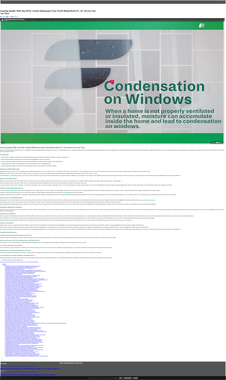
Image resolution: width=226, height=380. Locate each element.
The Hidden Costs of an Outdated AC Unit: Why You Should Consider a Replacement (21, 306)
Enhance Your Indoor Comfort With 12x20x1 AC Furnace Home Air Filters (19, 319)
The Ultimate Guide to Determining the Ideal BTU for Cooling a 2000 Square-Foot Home (22, 285)
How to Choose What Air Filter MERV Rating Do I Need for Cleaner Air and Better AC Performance (24, 330)
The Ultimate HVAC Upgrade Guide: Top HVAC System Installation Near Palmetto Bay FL (22, 312)
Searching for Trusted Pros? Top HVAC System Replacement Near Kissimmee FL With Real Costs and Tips (25, 334)
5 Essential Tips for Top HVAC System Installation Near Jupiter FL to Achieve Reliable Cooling (23, 339)
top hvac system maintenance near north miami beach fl (12, 259)
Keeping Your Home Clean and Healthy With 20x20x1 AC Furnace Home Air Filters (21, 348)
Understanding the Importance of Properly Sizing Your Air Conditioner (18, 318)
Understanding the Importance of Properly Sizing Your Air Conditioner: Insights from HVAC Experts (24, 342)
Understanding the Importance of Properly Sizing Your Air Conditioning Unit (19, 268)
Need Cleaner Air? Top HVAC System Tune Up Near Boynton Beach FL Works (20, 315)
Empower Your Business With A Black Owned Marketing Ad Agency (18, 292)
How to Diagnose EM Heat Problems (12, 297)
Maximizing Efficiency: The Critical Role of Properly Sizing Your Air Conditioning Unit (21, 343)
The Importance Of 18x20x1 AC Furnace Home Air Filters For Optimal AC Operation (21, 281)
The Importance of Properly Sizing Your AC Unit (14, 269)
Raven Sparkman (3, 16)
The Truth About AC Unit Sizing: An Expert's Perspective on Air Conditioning (19, 333)
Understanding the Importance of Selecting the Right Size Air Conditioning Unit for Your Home (23, 327)
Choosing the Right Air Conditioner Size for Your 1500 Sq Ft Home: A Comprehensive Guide (22, 353)
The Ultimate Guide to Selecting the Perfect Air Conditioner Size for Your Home (20, 321)
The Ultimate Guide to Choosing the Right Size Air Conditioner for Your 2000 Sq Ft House (22, 335)
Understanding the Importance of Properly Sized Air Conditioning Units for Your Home (21, 267)
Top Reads (5, 264)
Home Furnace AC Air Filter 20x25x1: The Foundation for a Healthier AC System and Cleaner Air (23, 270)
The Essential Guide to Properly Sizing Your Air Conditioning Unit (17, 301)
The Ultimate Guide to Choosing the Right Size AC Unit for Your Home (18, 300)
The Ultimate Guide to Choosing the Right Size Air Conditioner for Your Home (20, 304)
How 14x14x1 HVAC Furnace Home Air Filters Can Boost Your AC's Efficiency (20, 310)
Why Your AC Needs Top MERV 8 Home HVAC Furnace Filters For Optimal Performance (22, 280)
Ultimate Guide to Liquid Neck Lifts (12, 344)
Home (4, 263)
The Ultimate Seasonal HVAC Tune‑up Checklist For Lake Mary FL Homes (19, 332)
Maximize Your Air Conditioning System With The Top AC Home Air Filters (19, 322)
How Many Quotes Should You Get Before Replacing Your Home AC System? (20, 282)
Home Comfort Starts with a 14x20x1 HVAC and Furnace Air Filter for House (19, 314)
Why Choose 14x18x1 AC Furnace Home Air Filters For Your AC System (19, 299)
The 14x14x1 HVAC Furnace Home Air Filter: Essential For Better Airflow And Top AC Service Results (24, 278)
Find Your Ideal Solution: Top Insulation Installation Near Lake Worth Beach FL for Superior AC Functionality (25, 331)
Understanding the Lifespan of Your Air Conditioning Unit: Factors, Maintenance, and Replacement (23, 286)
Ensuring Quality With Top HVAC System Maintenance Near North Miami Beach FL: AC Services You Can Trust (26, 279)
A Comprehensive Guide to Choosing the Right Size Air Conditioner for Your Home (21, 295)
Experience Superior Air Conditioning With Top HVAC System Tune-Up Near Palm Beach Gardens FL (24, 307)
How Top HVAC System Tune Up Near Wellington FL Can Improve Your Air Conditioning (22, 287)
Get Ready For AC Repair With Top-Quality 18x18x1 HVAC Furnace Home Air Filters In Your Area (24, 340)
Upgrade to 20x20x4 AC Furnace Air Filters (13, 274)
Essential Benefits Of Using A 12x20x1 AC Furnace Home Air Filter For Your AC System (22, 351)
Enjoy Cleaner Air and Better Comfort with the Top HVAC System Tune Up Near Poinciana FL (23, 328)
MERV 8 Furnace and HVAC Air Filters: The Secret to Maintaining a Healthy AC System (22, 303)
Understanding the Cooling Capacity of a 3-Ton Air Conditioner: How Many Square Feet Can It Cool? (24, 345)
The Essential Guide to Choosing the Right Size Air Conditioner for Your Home (20, 293)
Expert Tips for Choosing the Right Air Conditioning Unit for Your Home (18, 309)
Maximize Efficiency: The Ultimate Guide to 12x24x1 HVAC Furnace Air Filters (20, 352)
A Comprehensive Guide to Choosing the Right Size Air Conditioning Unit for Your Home (22, 290)
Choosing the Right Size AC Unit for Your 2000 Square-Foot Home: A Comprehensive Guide (22, 275)
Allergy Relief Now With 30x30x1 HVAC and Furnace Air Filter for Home (19, 317)
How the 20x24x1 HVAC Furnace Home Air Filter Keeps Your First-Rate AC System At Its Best (23, 283)
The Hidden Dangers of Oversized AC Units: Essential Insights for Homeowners (20, 272)
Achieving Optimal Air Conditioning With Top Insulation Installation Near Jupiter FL (21, 276)
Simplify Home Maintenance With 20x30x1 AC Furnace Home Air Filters (19, 277)
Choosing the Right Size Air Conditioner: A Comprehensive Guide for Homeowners (20, 324)
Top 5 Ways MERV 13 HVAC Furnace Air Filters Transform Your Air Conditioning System (22, 316)
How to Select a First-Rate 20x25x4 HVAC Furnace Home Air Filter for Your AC (20, 311)
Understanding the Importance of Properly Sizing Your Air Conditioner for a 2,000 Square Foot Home (24, 347)
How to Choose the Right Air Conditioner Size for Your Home (16, 298)
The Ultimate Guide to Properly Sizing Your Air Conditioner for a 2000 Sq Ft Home (20, 289)
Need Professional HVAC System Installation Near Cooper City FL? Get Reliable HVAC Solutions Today (25, 291)
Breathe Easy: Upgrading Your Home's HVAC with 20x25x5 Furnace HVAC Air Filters (21, 325)
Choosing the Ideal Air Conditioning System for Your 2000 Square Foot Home (19, 346)
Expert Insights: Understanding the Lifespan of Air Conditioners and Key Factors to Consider (22, 336)
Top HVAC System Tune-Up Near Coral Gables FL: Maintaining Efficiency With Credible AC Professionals (25, 271)
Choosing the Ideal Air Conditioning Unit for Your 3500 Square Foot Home (19, 350)
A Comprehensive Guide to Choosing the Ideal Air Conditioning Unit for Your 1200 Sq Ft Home (23, 341)
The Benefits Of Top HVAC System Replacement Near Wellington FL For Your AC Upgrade (22, 265)
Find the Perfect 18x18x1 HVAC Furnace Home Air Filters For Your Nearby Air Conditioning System (24, 349)
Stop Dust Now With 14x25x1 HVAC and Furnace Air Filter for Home (18, 294)
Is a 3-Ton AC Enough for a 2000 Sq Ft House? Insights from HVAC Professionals (20, 296)
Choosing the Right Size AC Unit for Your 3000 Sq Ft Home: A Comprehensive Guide (21, 329)
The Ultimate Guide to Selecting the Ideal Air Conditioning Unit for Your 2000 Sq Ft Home (22, 308)
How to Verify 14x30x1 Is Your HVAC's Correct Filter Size (16, 326)
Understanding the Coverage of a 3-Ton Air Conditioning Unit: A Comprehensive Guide (21, 288)
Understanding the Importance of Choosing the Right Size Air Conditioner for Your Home (22, 354)
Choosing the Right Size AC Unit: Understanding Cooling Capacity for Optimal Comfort (21, 305)
